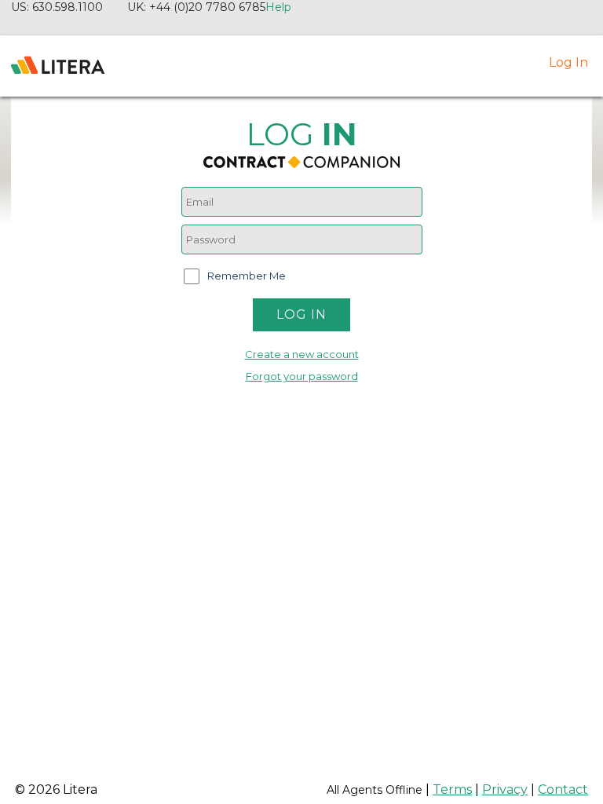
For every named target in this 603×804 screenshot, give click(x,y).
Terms (452, 789)
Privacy (505, 789)
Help (278, 7)
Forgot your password (302, 376)
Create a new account (302, 354)
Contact (563, 789)
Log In (568, 62)
